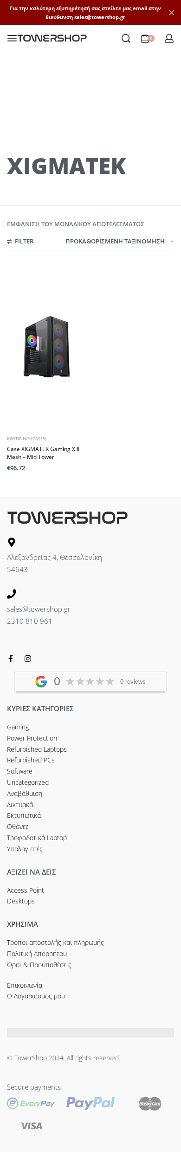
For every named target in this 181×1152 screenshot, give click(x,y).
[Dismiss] (171, 12)
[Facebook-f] (10, 658)
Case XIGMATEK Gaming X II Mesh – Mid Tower (43, 453)
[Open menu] (12, 38)
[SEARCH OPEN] (126, 38)
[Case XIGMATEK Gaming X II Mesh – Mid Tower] (47, 346)
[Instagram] (28, 658)
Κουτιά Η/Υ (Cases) (26, 439)
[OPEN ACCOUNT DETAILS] (169, 38)
